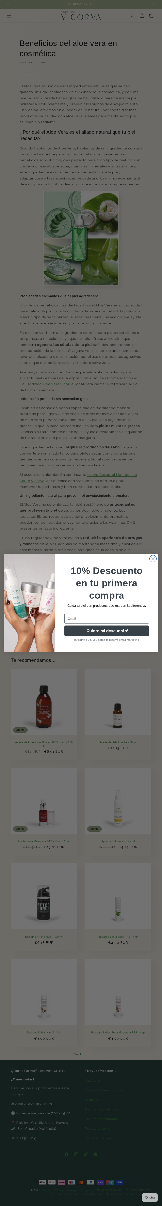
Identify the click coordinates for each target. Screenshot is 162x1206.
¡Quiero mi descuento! (106, 630)
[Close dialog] (153, 558)
